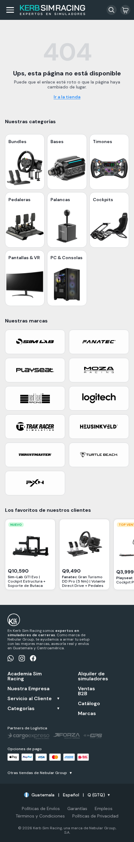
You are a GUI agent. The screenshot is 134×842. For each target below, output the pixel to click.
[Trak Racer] (35, 426)
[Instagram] (22, 658)
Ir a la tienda (67, 96)
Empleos (103, 808)
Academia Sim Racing (24, 676)
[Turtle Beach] (99, 455)
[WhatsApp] (10, 658)
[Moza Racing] (99, 370)
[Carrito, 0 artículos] (125, 10)
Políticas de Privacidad (95, 815)
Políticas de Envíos (41, 808)
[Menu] (10, 10)
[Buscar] (112, 10)
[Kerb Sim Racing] (52, 10)
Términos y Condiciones (40, 815)
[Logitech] (99, 398)
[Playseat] (35, 370)
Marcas (87, 713)
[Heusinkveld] (99, 426)
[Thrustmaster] (35, 455)
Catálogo (89, 703)
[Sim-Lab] (35, 342)
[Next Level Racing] (35, 398)
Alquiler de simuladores (91, 676)
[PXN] (35, 483)
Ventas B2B (86, 691)
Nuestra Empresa (28, 688)
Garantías (77, 808)
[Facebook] (33, 658)
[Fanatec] (99, 342)
